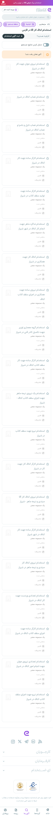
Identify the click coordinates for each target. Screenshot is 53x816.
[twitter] (20, 741)
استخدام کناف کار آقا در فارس (36, 30)
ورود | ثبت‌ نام (9, 9)
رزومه (16, 813)
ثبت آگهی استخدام (12, 36)
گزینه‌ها (37, 813)
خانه (48, 813)
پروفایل (5, 813)
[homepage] (26, 733)
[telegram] (26, 741)
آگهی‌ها (26, 813)
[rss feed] (40, 741)
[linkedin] (33, 741)
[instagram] (13, 741)
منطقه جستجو (13, 24)
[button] (44, 24)
